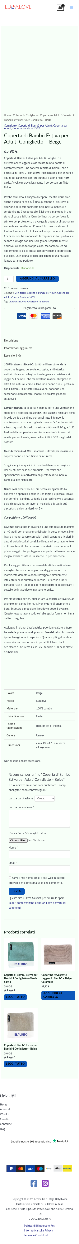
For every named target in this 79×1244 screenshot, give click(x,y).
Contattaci (6, 1124)
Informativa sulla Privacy (38, 1230)
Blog (2, 1129)
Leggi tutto (15, 997)
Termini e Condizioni (36, 1235)
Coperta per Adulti (50, 115)
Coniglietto (32, 115)
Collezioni (18, 115)
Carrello (4, 1119)
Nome (13, 847)
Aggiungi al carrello (37, 278)
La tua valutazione (21, 798)
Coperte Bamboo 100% (26, 128)
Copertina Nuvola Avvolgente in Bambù (29, 302)
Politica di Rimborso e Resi (39, 1226)
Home (7, 115)
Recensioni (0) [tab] (12, 355)
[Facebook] (34, 1183)
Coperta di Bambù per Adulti (35, 125)
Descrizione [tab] (11, 340)
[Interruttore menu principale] (71, 7)
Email (13, 863)
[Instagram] (45, 1183)
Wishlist (4, 1114)
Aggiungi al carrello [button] (53, 995)
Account (5, 1109)
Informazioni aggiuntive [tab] (18, 348)
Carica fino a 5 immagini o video (28, 833)
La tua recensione (21, 807)
